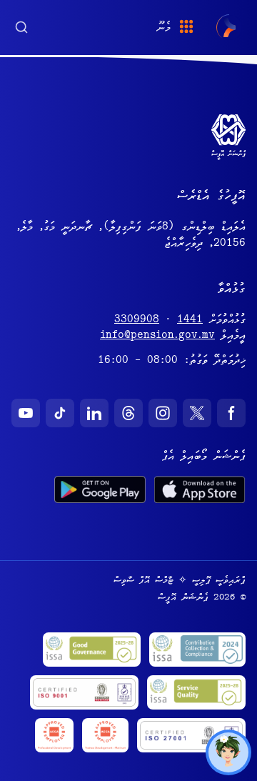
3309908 (136, 321)
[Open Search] (21, 26)
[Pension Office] (229, 27)
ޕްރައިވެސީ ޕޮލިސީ (219, 581)
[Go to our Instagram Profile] (162, 413)
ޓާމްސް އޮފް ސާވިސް (143, 581)
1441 (190, 321)
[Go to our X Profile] (197, 413)
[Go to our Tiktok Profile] (60, 413)
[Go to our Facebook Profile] (231, 413)
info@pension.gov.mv (157, 336)
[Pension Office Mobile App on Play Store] (100, 489)
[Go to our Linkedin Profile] (94, 413)
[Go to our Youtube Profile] (25, 413)
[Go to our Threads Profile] (128, 413)
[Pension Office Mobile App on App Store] (200, 489)
